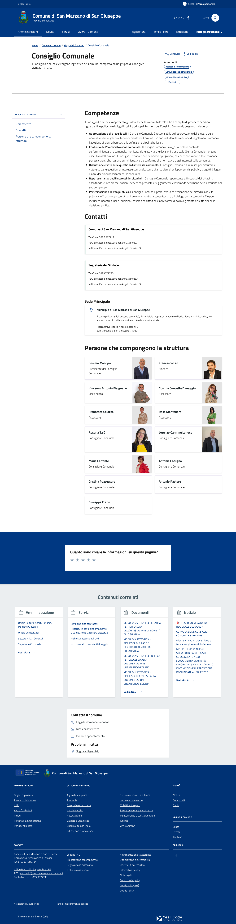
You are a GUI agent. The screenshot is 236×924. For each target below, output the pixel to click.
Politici (17, 815)
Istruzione (182, 31)
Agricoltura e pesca (77, 795)
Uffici (16, 805)
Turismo (124, 821)
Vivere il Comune (88, 31)
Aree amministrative (25, 800)
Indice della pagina (25, 114)
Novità (50, 31)
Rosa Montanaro (170, 412)
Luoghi (176, 827)
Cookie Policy (127, 890)
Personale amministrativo (27, 821)
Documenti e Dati (23, 826)
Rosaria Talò (97, 432)
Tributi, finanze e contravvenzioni (137, 815)
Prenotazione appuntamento (82, 860)
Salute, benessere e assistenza (136, 810)
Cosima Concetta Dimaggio (177, 388)
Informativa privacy (130, 870)
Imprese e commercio (131, 800)
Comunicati (179, 800)
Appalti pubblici (75, 810)
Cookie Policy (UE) (129, 885)
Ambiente (72, 800)
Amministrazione (28, 31)
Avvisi (176, 805)
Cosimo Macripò (100, 363)
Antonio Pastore (170, 481)
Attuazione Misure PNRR (27, 904)
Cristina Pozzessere (102, 481)
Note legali (125, 875)
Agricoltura (138, 31)
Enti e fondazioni (23, 810)
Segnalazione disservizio (80, 865)
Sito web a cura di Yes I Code (32, 916)
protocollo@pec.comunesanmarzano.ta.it (41, 873)
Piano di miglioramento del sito (72, 904)
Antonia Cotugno (170, 461)
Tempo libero (161, 31)
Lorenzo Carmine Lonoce (175, 432)
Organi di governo (23, 795)
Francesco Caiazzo (101, 412)
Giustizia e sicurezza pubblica (135, 795)
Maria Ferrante (99, 461)
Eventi (176, 832)
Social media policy (130, 880)
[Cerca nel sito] (215, 18)
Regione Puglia (24, 3)
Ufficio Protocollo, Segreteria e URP (32, 869)
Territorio (177, 837)
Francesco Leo (168, 363)
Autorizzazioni (74, 815)
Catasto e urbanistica (78, 821)
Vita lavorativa (127, 826)
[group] (39, 654)
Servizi (66, 31)
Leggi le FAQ (73, 855)
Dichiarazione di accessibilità (135, 860)
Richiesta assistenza (78, 870)
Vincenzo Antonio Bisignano (108, 388)
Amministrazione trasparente (135, 855)
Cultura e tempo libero (79, 826)
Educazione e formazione (80, 831)
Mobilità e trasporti (130, 805)
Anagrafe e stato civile (79, 805)
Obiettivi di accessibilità (132, 865)
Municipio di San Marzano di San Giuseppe (123, 310)
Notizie (176, 795)
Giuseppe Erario (99, 502)
